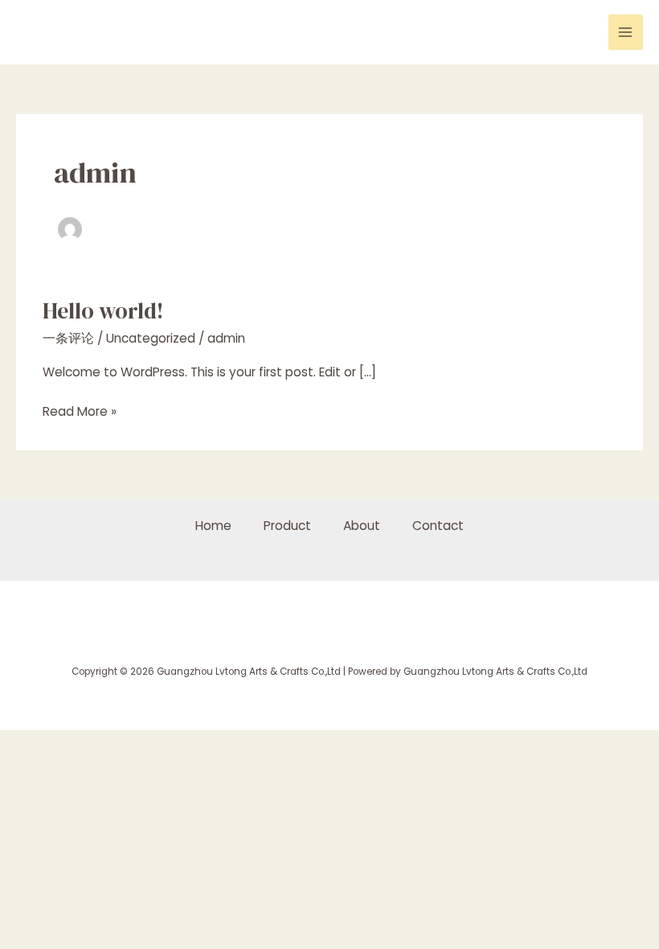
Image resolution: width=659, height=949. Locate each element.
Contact (438, 525)
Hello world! (103, 311)
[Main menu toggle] (625, 31)
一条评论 (68, 338)
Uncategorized (150, 338)
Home (213, 525)
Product (287, 525)
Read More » (80, 411)
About (361, 525)
